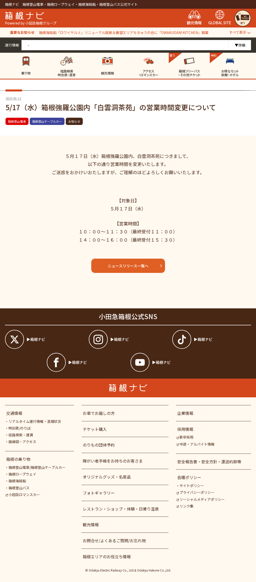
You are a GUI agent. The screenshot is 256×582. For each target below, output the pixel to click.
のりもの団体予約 (99, 445)
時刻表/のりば (19, 428)
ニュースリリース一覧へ (128, 265)
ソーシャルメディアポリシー (202, 499)
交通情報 (14, 413)
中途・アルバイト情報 (197, 444)
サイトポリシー (192, 485)
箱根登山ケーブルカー (47, 121)
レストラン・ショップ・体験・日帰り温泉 (121, 509)
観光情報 (91, 525)
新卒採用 (187, 437)
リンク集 (187, 506)
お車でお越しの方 (99, 413)
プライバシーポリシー (197, 492)
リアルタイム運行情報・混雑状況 (34, 421)
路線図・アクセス (22, 441)
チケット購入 (95, 429)
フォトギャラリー (99, 493)
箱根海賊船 (17, 480)
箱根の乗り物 (18, 459)
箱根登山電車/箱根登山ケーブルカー (37, 467)
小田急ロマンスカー (24, 494)
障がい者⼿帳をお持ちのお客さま (113, 461)
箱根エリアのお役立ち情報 (107, 557)
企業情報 (185, 413)
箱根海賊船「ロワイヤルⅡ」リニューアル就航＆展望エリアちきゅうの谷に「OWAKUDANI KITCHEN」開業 (123, 32)
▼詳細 (240, 44)
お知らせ (74, 121)
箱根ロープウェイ (22, 474)
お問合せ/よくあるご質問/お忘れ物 (114, 541)
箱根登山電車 (17, 121)
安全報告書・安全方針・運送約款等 (209, 462)
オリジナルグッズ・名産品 (107, 477)
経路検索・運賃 (20, 434)
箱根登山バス (19, 487)
